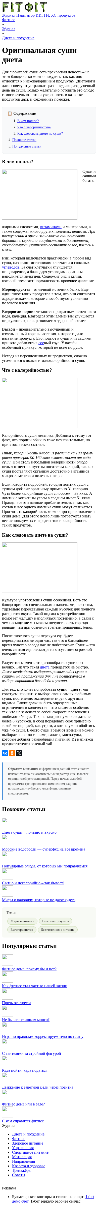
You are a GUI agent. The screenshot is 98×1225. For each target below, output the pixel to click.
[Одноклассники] (12, 753)
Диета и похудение (18, 38)
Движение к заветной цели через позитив (38, 1087)
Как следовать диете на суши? (40, 133)
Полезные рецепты (55, 921)
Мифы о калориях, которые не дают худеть (38, 900)
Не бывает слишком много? (26, 1019)
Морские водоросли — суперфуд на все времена (43, 849)
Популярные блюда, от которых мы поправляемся (44, 866)
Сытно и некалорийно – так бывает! (33, 883)
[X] (19, 753)
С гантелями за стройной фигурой (31, 1053)
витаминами (51, 227)
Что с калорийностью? (34, 127)
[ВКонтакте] (5, 753)
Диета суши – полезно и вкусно (29, 832)
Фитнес (8, 20)
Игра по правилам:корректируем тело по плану (42, 1036)
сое (41, 343)
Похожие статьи (24, 140)
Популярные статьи (26, 146)
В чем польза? (28, 121)
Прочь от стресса (16, 1003)
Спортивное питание (30, 1152)
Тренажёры (21, 1170)
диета (45, 667)
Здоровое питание (27, 1143)
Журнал (8, 15)
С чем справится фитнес (23, 1121)
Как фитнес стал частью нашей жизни (34, 986)
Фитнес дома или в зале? (23, 1104)
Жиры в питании (22, 921)
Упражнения (23, 1148)
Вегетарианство (22, 929)
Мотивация (22, 1157)
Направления (23, 1161)
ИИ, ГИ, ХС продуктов (56, 15)
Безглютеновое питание (57, 929)
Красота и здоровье (28, 1166)
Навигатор (25, 15)
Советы (18, 1175)
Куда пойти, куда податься (24, 1070)
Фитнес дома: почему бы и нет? (29, 969)
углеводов (10, 267)
